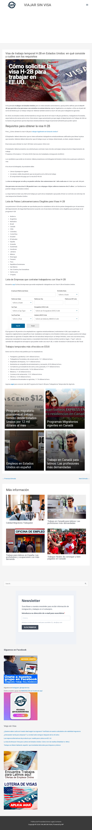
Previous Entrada (9, 478)
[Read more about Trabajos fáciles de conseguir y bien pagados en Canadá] (66, 541)
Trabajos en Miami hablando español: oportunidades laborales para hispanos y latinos (32, 745)
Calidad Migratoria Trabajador (19, 523)
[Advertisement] (46, 26)
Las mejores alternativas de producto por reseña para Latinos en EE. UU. (28, 738)
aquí (13, 284)
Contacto (58, 822)
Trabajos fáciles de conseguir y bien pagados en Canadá (63, 558)
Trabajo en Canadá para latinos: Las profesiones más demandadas (63, 522)
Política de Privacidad (38, 822)
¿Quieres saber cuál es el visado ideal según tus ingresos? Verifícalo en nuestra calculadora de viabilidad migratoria (42, 731)
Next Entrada (84, 478)
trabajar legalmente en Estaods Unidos (44, 131)
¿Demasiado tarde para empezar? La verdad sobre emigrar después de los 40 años (31, 735)
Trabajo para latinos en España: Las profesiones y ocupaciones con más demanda (22, 557)
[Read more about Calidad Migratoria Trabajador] (25, 507)
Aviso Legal (50, 822)
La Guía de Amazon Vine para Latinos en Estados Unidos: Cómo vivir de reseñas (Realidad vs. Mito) (36, 742)
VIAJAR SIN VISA (37, 5)
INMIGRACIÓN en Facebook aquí (31, 691)
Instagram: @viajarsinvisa (20, 688)
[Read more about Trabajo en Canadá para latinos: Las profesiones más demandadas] (66, 506)
